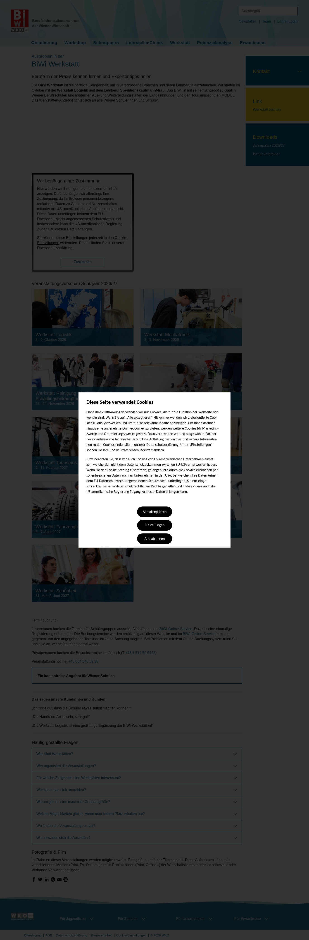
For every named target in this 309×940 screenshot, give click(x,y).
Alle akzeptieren (154, 512)
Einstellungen (154, 525)
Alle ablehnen (155, 539)
